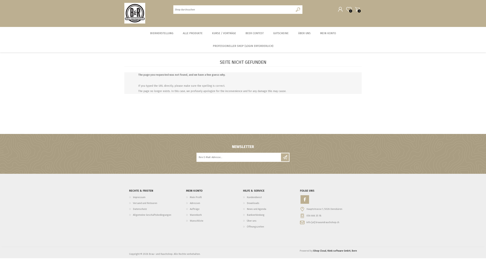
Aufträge (195, 209)
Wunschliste (196, 220)
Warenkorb (357, 9)
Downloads (253, 203)
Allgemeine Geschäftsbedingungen (152, 214)
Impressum (139, 197)
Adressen (195, 203)
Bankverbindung (255, 214)
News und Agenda (256, 209)
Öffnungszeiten (255, 226)
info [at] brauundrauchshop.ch (322, 222)
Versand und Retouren (145, 203)
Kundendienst (254, 197)
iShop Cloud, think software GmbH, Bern (335, 250)
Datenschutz (140, 209)
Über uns (251, 220)
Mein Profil (196, 197)
